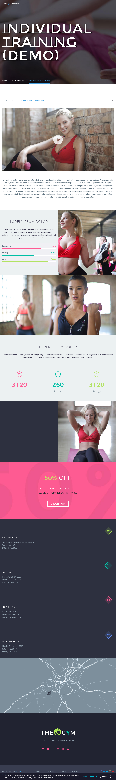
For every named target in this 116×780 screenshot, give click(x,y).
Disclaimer (62, 771)
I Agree (105, 776)
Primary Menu (110, 3)
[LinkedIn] (104, 771)
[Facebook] (101, 771)
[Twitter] (107, 771)
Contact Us (50, 771)
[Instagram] (110, 771)
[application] (58, 139)
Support (38, 771)
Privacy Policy (75, 771)
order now (58, 504)
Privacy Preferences (90, 776)
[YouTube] (113, 771)
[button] (58, 139)
